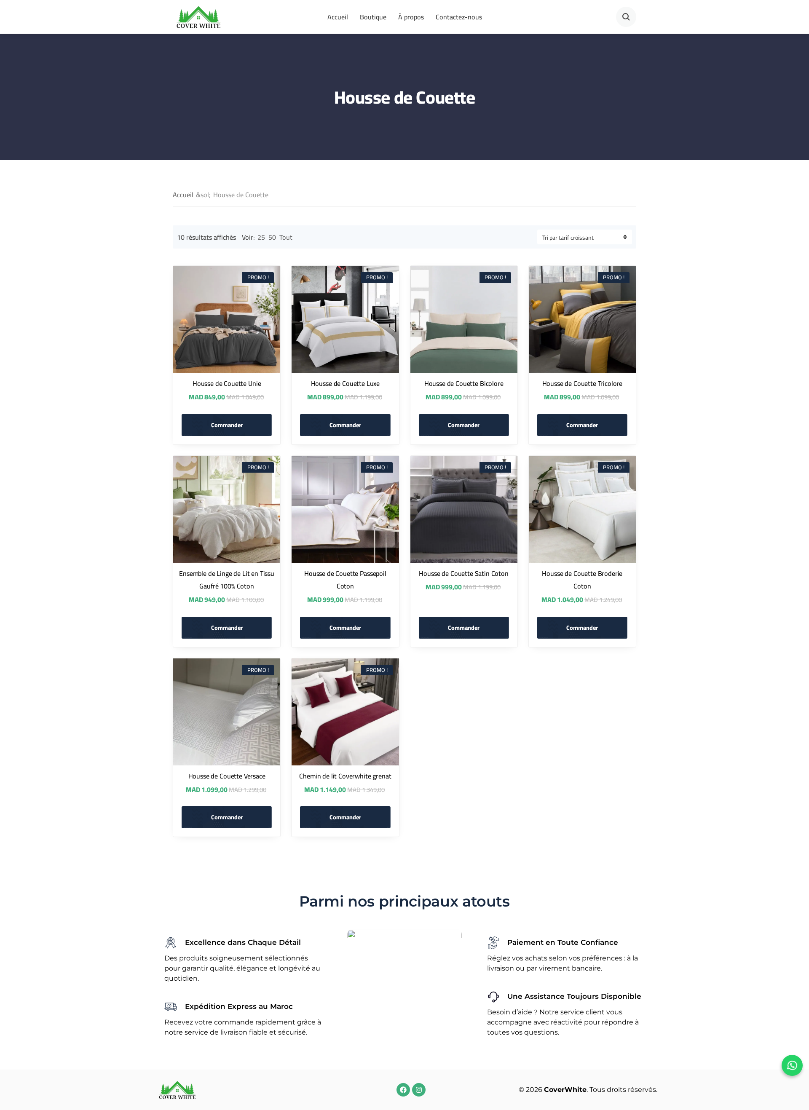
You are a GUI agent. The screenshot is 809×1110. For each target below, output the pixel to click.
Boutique (373, 17)
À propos (411, 17)
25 (261, 237)
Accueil (337, 17)
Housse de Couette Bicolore (464, 383)
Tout (285, 237)
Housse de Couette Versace (226, 776)
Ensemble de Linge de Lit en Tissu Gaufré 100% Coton (226, 579)
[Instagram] (419, 1090)
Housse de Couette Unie (227, 383)
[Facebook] (403, 1090)
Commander (227, 425)
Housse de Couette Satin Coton (463, 573)
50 (272, 237)
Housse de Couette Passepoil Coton (345, 579)
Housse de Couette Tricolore (582, 383)
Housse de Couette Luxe (345, 383)
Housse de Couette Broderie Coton (582, 579)
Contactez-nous (459, 17)
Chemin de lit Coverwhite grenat (345, 776)
